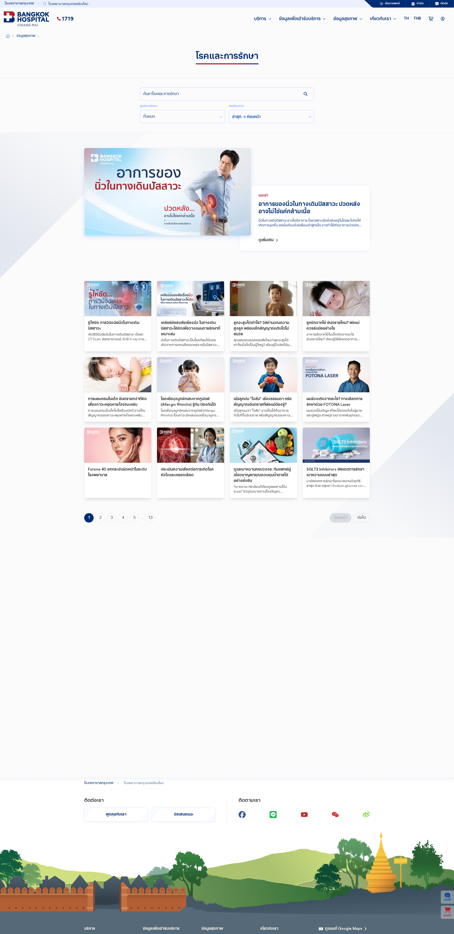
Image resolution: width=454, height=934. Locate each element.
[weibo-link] (366, 814)
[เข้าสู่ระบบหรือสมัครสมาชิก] (442, 18)
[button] (412, 18)
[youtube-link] (304, 814)
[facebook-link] (242, 814)
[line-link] (273, 814)
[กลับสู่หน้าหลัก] (27, 18)
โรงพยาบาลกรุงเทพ (99, 783)
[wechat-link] (335, 814)
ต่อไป (361, 518)
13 (150, 518)
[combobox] (192, 3)
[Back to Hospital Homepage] (8, 36)
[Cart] (431, 18)
